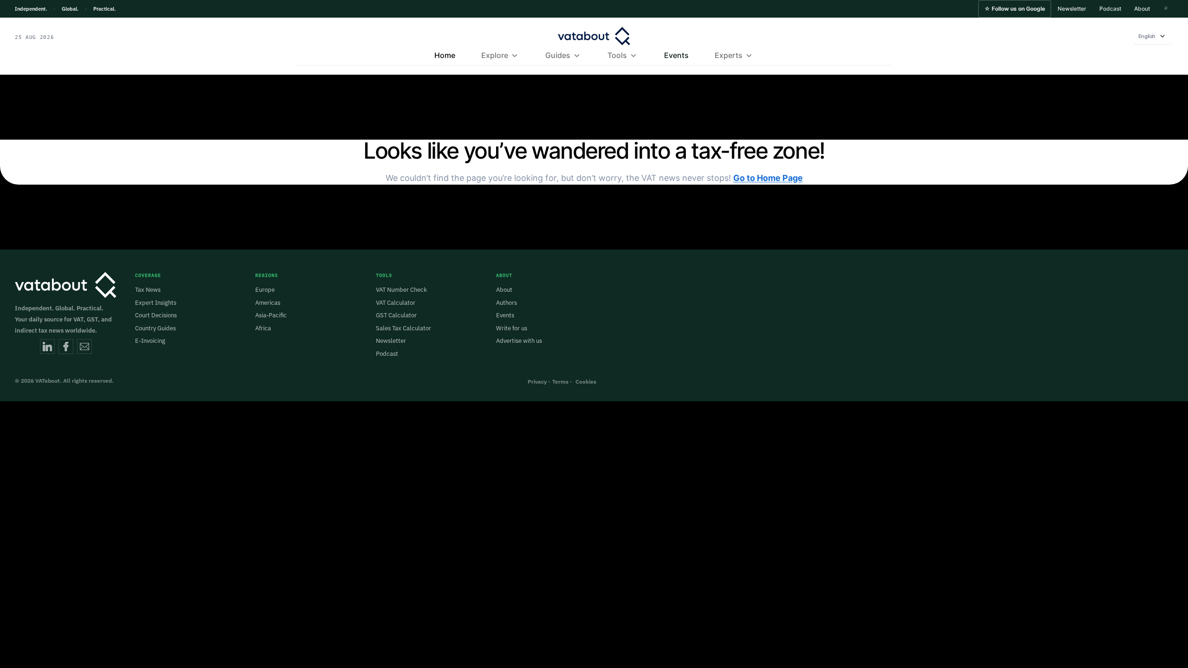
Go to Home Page (768, 178)
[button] (1014, 9)
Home (444, 55)
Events (676, 55)
